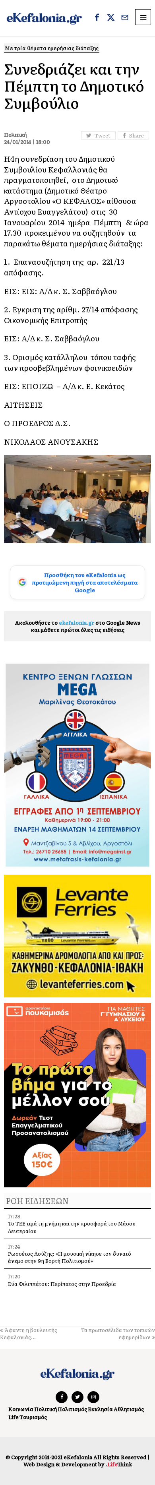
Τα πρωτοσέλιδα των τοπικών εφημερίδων (118, 1333)
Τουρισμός (33, 1417)
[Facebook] (97, 18)
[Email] (125, 18)
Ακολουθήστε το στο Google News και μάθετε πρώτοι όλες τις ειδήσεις (77, 626)
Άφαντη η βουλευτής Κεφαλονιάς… (28, 1333)
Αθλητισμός (129, 1409)
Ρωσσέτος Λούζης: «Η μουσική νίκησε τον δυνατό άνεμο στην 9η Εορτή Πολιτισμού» (69, 1257)
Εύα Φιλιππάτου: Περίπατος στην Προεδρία (62, 1284)
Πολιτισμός (72, 1409)
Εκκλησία (100, 1409)
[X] (111, 18)
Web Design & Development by (77, 1464)
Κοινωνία (20, 1409)
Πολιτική (45, 1409)
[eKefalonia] (44, 18)
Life (13, 1417)
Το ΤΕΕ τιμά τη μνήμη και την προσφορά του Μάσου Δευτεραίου (72, 1227)
